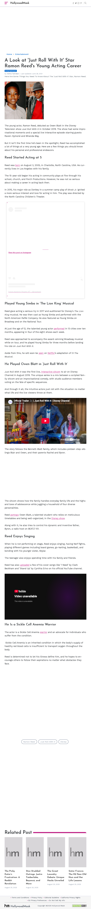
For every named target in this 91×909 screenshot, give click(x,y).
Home (9, 54)
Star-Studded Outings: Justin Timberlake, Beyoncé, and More (34, 877)
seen (41, 353)
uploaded (25, 565)
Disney (63, 742)
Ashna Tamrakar (13, 74)
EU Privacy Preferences (37, 900)
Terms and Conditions (20, 897)
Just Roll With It (47, 742)
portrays (14, 515)
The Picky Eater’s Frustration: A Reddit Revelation (12, 877)
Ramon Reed (29, 742)
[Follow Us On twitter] (76, 3)
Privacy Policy (36, 897)
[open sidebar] (6, 3)
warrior (43, 632)
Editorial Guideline (52, 897)
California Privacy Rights (70, 897)
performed (59, 328)
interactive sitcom (50, 372)
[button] (84, 3)
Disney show (58, 518)
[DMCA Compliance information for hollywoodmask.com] (79, 906)
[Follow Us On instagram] (78, 3)
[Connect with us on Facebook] (73, 3)
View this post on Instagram (19, 252)
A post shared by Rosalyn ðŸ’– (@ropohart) (24, 292)
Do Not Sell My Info (57, 900)
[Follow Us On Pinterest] (81, 3)
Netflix (51, 353)
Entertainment (22, 54)
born (17, 165)
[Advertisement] (48, 31)
